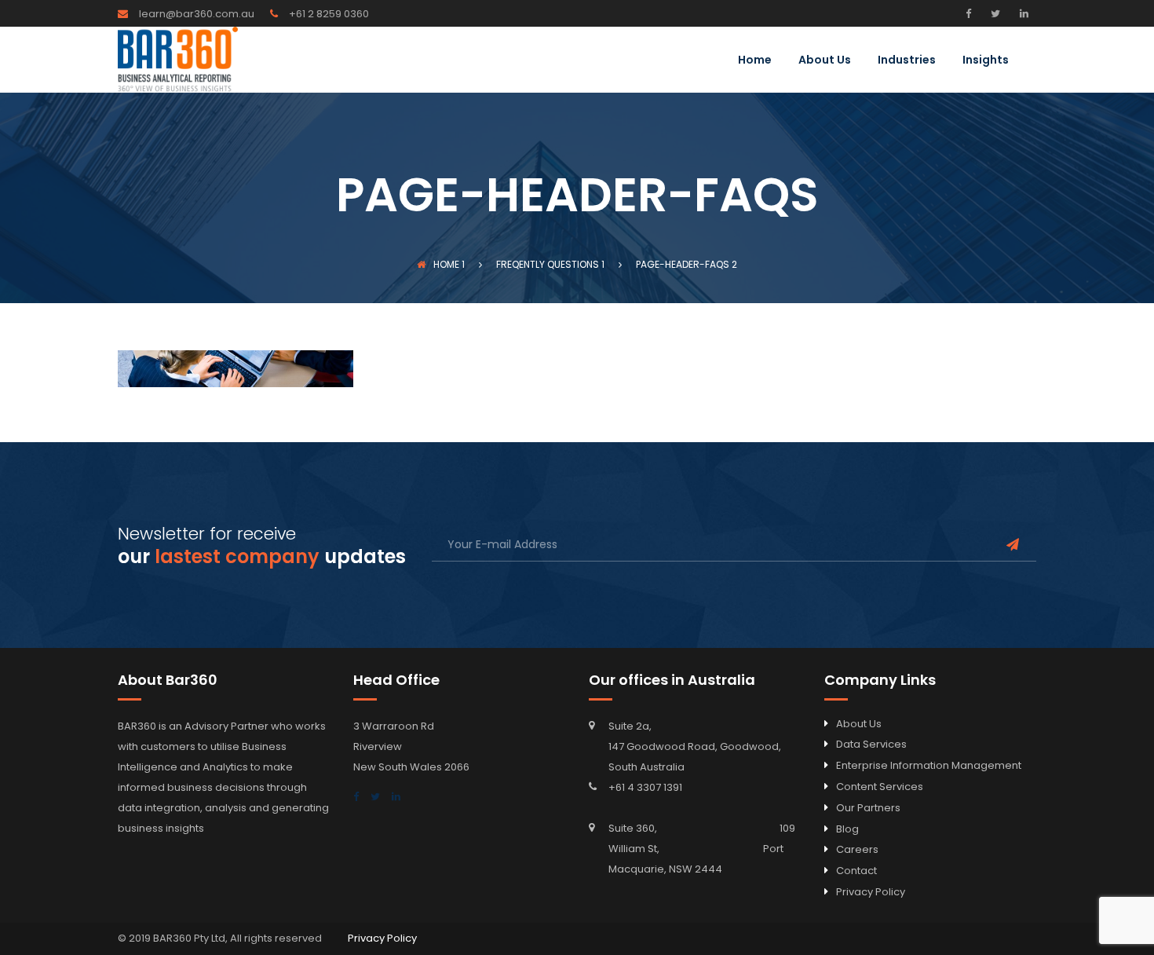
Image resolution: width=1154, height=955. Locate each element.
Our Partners (868, 807)
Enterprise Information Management (928, 765)
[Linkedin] (1022, 13)
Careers (857, 849)
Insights (985, 61)
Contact (856, 870)
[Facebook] (972, 13)
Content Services (879, 786)
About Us (824, 61)
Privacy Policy (870, 891)
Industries (907, 61)
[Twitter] (993, 13)
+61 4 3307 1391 (645, 787)
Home (755, 61)
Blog (847, 828)
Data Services (871, 744)
